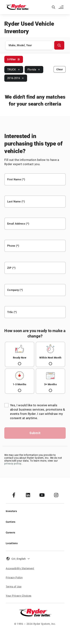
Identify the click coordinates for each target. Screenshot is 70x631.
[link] (14, 495)
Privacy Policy (14, 577)
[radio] (19, 354)
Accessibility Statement (20, 568)
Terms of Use (14, 586)
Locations (12, 543)
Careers (10, 532)
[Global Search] (53, 7)
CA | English (18, 558)
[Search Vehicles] (59, 45)
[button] (61, 7)
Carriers (10, 521)
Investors (11, 511)
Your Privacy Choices (18, 595)
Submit (35, 433)
